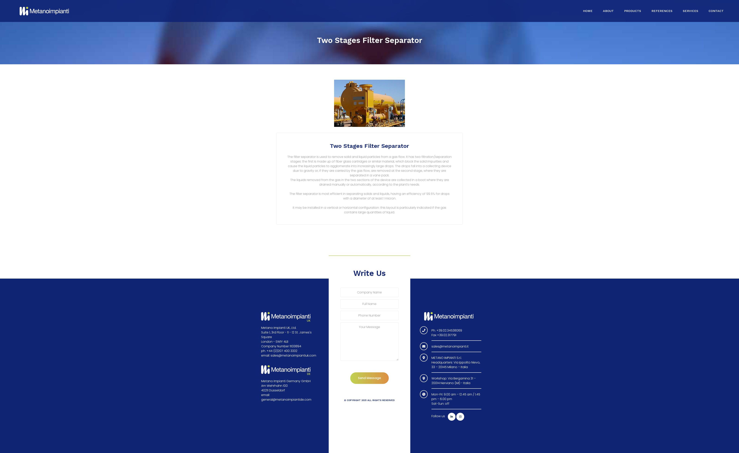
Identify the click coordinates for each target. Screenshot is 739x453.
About (608, 11)
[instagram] (460, 417)
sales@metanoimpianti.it (450, 346)
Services (690, 11)
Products (632, 11)
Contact (716, 11)
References (661, 11)
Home (588, 11)
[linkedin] (452, 417)
